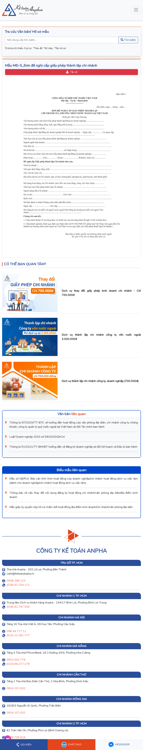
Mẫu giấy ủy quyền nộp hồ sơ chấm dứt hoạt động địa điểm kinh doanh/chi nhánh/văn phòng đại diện (71, 507)
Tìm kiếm (129, 40)
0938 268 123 (16, 581)
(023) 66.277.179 (18, 664)
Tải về (73, 72)
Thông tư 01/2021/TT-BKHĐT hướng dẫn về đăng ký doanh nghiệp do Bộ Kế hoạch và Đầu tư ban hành (73, 447)
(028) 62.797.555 (18, 607)
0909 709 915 (16, 737)
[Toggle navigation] (136, 9)
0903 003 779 (16, 660)
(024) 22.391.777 (18, 635)
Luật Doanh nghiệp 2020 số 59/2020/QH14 (37, 437)
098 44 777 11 (16, 631)
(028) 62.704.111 (18, 585)
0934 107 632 (16, 688)
